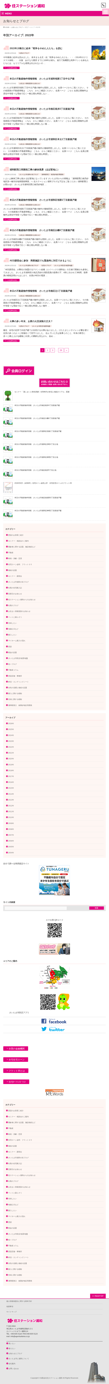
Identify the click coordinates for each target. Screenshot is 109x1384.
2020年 (11, 759)
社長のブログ (24, 53)
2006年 (11, 841)
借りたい (12, 1349)
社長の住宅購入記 (15, 588)
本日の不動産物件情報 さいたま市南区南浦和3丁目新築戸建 (37, 498)
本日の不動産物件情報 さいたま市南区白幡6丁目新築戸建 (37, 418)
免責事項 (9, 1307)
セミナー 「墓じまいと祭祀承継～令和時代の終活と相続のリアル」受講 (41, 392)
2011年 (11, 812)
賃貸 (10, 647)
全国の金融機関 (17, 1048)
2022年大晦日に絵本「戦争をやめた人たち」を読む (36, 48)
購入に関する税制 (15, 693)
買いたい (12, 1344)
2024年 (11, 735)
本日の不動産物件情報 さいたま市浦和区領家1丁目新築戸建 (37, 431)
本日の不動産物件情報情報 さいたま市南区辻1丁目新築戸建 (41, 291)
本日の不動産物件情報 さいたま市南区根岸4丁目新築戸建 (37, 405)
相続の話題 (12, 570)
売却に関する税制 (15, 699)
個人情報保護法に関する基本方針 (19, 1301)
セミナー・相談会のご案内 (18, 541)
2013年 (11, 800)
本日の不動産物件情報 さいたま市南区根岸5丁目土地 (35, 470)
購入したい (12, 635)
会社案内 (12, 1364)
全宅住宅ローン (17, 1059)
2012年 (11, 806)
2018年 (11, 771)
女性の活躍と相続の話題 (17, 688)
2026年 (11, 724)
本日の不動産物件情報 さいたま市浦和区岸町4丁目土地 (36, 444)
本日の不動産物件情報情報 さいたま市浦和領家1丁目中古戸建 (42, 78)
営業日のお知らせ (15, 594)
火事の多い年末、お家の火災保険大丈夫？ (31, 321)
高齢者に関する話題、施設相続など (21, 547)
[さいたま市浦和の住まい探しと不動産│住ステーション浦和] (24, 5)
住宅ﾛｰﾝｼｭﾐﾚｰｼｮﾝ (17, 1082)
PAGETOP (99, 1296)
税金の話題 (12, 652)
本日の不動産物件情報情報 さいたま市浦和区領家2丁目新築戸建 (43, 200)
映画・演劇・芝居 (15, 558)
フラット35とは (17, 1071)
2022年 (11, 747)
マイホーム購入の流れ (16, 641)
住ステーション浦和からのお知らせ (21, 600)
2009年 (11, 823)
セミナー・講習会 (15, 576)
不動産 (10, 553)
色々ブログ (12, 664)
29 (61, 350)
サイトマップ (11, 1312)
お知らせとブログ (15, 1354)
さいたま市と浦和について (19, 1359)
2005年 (11, 847)
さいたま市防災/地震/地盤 (63, 265)
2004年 (11, 853)
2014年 (11, 794)
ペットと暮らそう (15, 617)
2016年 (11, 782)
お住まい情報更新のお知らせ (29, 83)
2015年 (11, 788)
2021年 (11, 753)
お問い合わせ (14, 1369)
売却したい (12, 623)
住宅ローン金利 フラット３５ (20, 564)
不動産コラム (13, 670)
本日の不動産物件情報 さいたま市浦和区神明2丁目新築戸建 (37, 511)
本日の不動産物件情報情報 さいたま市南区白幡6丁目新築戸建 (42, 230)
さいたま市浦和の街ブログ (28, 174)
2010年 (11, 817)
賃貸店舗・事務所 (15, 676)
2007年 (11, 835)
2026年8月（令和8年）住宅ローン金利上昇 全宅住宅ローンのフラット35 (43, 483)
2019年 (11, 765)
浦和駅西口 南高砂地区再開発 (52, 174)
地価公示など (13, 629)
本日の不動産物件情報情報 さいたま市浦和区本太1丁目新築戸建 (43, 139)
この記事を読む (12, 68)
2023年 (11, 741)
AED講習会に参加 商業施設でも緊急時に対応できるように (40, 260)
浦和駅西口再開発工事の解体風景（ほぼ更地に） (35, 169)
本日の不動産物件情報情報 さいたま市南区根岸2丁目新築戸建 (42, 109)
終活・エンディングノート (18, 682)
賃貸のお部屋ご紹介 (16, 535)
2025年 (11, 729)
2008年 (11, 829)
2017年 (11, 776)
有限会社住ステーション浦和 (51, 1378)
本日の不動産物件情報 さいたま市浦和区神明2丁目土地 (36, 457)
